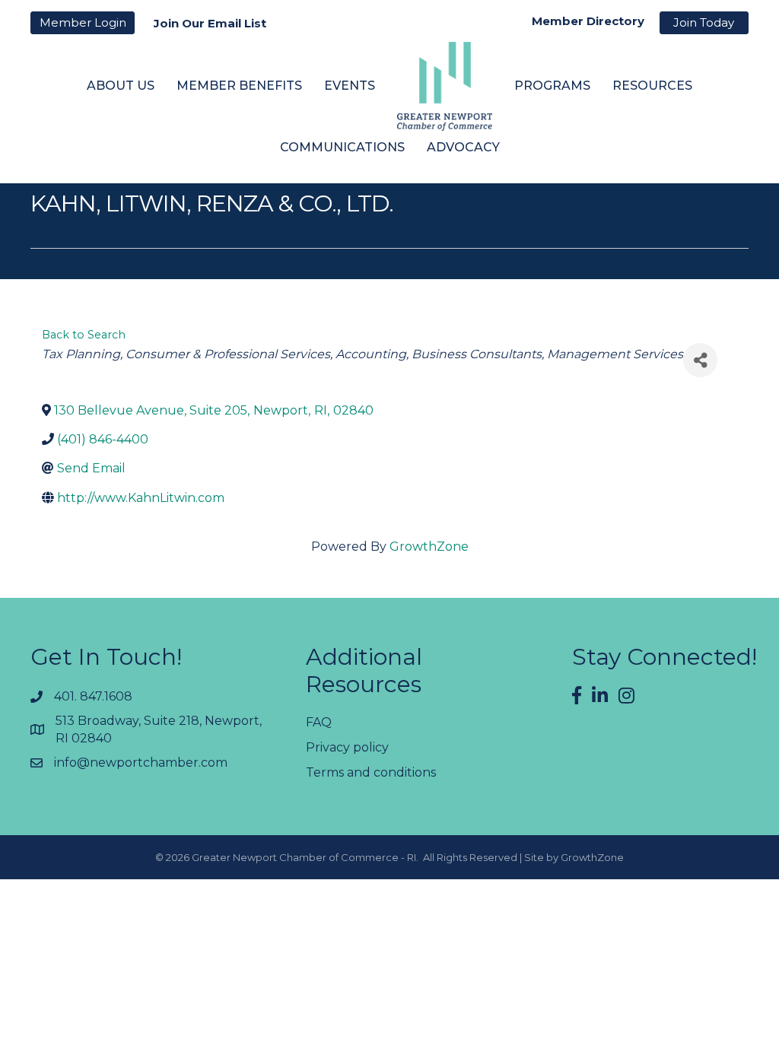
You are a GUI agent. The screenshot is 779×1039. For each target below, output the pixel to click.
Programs (552, 85)
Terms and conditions (371, 772)
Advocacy (463, 147)
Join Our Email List (210, 23)
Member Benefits (239, 85)
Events (349, 85)
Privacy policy (347, 747)
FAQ (319, 722)
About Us (120, 85)
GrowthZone (429, 546)
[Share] (700, 360)
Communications (342, 147)
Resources (652, 85)
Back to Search (84, 335)
